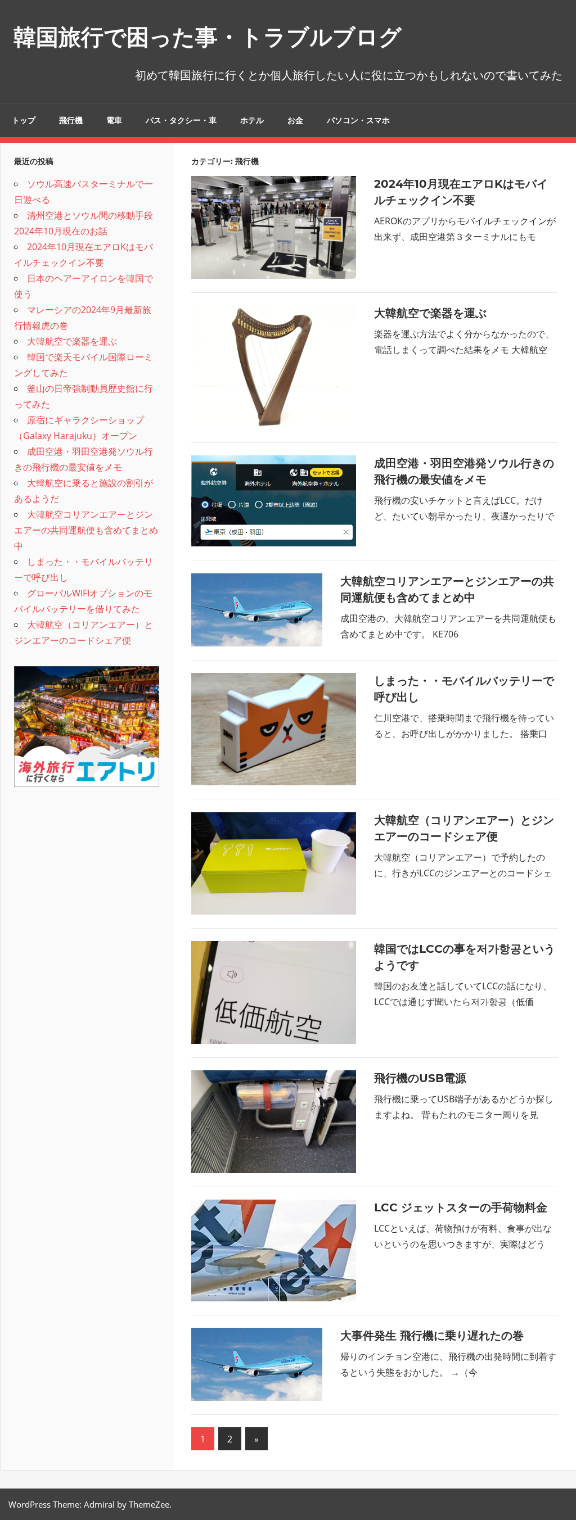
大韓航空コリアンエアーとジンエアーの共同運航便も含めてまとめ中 (86, 530)
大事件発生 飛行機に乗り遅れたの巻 (432, 1335)
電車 (114, 120)
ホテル (252, 120)
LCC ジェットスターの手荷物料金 (460, 1207)
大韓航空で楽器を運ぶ (430, 313)
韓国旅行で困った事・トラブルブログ (208, 37)
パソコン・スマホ (358, 120)
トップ (23, 120)
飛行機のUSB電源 (420, 1078)
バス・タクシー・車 (181, 120)
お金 (295, 120)
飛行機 (71, 120)
